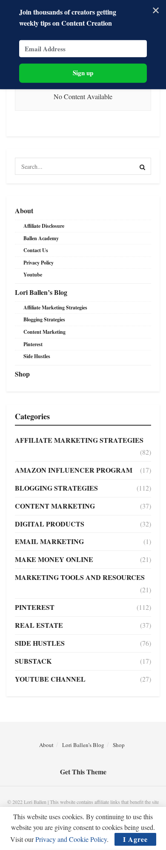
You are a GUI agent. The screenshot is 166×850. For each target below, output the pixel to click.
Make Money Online (54, 559)
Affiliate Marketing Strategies (55, 307)
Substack (33, 661)
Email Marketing (49, 541)
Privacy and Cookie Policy (71, 839)
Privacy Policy (38, 262)
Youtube (32, 274)
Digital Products (49, 524)
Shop (22, 374)
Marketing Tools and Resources (80, 577)
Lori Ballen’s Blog (41, 292)
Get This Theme (83, 771)
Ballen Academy (41, 238)
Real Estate (39, 625)
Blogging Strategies (44, 319)
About (24, 210)
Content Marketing (44, 331)
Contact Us (35, 250)
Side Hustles (36, 356)
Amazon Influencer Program (73, 470)
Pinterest (33, 344)
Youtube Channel (50, 679)
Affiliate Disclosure (43, 225)
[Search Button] (142, 166)
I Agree (135, 839)
